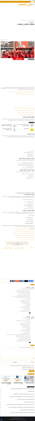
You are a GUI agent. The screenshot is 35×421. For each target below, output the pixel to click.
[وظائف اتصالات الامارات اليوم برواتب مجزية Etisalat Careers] (14, 129)
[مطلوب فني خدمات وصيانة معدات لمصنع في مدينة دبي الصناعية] (32, 125)
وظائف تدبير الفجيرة (26, 128)
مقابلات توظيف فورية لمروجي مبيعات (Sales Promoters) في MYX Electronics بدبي (6, 125)
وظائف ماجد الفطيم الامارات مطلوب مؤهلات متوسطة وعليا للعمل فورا (24, 110)
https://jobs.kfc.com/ (12, 213)
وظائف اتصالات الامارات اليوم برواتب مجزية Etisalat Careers (6, 129)
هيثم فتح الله (28, 287)
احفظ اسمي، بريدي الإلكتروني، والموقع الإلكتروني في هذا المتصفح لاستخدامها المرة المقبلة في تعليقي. (22, 365)
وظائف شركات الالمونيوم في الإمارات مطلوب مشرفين (23, 228)
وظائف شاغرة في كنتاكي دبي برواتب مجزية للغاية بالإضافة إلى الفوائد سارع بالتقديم (18, 248)
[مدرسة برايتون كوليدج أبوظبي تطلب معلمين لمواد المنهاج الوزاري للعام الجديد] (17, 378)
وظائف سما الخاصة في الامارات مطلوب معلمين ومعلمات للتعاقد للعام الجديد (24, 235)
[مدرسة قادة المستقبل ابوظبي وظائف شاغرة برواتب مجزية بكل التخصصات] (29, 378)
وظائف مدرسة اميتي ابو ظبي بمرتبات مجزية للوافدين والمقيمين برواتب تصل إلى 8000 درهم (6, 383)
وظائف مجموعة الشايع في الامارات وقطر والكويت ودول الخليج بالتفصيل (24, 93)
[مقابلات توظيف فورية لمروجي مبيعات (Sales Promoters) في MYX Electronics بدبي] (14, 125)
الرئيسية (33, 20)
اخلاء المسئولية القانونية (12, 419)
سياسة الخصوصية (24, 419)
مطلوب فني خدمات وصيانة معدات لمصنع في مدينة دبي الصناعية (23, 125)
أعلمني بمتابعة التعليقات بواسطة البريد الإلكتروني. (28, 367)
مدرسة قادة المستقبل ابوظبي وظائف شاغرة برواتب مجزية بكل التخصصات (29, 383)
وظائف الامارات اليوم (28, 20)
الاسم (33, 358)
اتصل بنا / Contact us (18, 419)
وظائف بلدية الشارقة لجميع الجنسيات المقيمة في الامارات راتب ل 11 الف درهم (23, 233)
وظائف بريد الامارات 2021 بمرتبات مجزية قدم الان (27, 239)
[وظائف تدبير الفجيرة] (32, 129)
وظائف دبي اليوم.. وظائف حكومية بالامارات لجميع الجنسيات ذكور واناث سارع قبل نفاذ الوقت (21, 91)
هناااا (16, 193)
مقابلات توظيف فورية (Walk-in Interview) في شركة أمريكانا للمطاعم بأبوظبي (7, 248)
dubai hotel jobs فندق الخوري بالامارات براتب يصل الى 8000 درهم (25, 237)
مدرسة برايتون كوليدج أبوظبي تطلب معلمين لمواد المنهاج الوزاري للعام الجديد (18, 383)
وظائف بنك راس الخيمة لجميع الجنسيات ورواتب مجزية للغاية (26, 112)
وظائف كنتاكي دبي (32, 247)
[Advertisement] (17, 13)
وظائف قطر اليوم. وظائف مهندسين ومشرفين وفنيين (27, 114)
